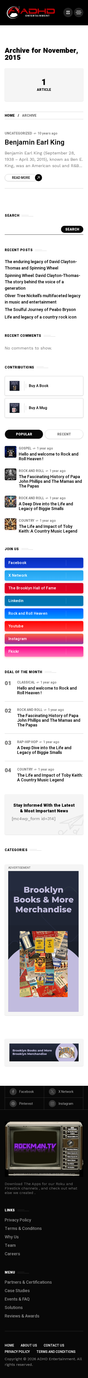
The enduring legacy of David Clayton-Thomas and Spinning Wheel (41, 265)
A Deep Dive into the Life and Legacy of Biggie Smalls (46, 506)
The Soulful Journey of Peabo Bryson (40, 310)
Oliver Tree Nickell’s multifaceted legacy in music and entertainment (42, 299)
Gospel (25, 448)
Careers (12, 1254)
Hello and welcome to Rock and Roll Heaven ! (48, 456)
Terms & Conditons (23, 1228)
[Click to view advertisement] (44, 1052)
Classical (26, 682)
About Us (29, 1345)
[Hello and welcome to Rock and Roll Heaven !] (10, 452)
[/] (68, 12)
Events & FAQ (17, 1299)
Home (10, 115)
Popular (24, 434)
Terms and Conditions (56, 1351)
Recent (64, 434)
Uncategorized (18, 133)
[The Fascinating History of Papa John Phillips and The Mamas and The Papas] (10, 474)
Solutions (14, 1308)
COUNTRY (26, 520)
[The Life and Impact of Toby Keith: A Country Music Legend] (10, 524)
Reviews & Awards (22, 1316)
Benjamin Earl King (35, 142)
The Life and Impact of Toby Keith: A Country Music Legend (48, 528)
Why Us (12, 1237)
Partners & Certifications (28, 1282)
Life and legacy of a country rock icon (41, 317)
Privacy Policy (18, 1220)
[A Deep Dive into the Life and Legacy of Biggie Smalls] (10, 501)
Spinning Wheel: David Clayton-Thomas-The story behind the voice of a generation (42, 282)
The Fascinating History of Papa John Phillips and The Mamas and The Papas (50, 481)
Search (72, 229)
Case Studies (17, 1291)
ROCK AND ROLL (31, 470)
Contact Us (54, 1345)
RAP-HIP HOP (27, 742)
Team (10, 1245)
